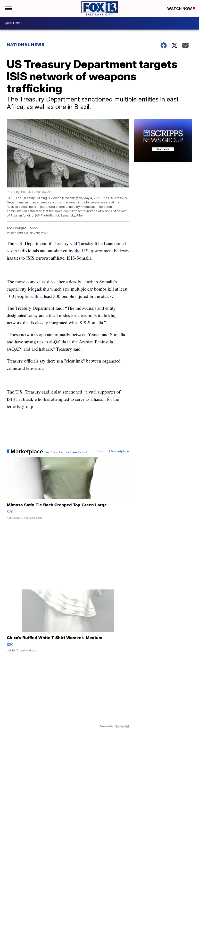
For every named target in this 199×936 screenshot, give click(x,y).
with (34, 296)
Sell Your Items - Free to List (66, 452)
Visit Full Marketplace (113, 451)
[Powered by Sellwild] (122, 726)
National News (25, 44)
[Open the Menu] (8, 8)
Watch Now (180, 8)
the (77, 251)
